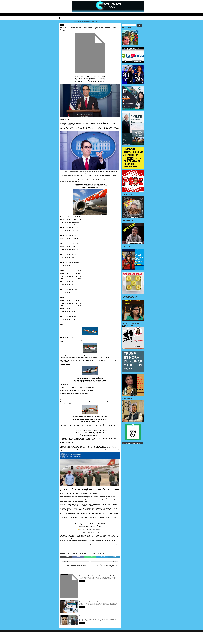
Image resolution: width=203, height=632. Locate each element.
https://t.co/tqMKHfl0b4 (84, 529)
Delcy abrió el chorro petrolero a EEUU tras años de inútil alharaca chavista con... (82, 18)
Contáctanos (95, 14)
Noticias (61, 14)
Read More (82, 581)
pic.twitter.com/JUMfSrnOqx (96, 529)
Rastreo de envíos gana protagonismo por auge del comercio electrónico (92, 601)
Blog (90, 14)
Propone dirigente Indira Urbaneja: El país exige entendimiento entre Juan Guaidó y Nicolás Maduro (97, 575)
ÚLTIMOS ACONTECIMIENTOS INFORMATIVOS (132, 443)
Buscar (123, 23)
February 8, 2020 (96, 532)
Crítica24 (79, 14)
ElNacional (84, 14)
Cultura (67, 14)
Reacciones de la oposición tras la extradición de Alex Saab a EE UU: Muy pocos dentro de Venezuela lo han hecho (99, 617)
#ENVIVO (77, 521)
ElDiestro (73, 14)
